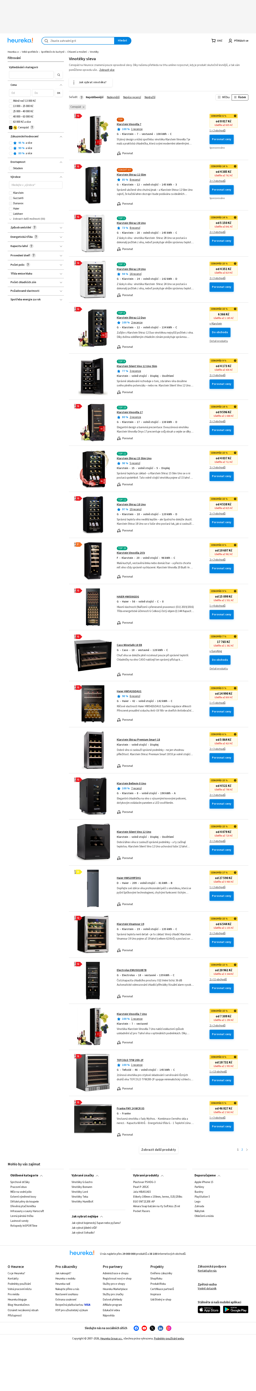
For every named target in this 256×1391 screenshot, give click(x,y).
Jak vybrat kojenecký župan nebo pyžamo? (96, 1223)
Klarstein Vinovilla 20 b (131, 553)
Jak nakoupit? (63, 1273)
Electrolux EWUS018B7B (132, 970)
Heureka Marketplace (115, 1289)
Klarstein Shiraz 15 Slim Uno (134, 458)
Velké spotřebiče (30, 52)
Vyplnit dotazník (207, 1289)
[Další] (247, 1150)
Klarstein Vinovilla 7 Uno (132, 1014)
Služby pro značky (113, 1294)
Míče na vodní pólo (21, 1192)
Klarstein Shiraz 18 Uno (131, 505)
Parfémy (199, 1187)
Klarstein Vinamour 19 (130, 924)
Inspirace (155, 1294)
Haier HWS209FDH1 (129, 878)
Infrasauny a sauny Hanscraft (27, 1211)
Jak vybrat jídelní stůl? (84, 1228)
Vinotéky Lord (80, 1192)
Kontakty (13, 1279)
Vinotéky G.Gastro (82, 1182)
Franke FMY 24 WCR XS (130, 1108)
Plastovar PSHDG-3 (144, 1182)
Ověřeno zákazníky (161, 1273)
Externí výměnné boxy (23, 1197)
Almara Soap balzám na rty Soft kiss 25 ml (156, 1206)
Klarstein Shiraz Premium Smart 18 (138, 740)
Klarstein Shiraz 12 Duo (131, 318)
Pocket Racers (141, 1211)
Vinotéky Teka (80, 1197)
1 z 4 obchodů (217, 606)
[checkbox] (10, 101)
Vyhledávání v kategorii (23, 67)
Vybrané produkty (146, 1175)
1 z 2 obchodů (217, 131)
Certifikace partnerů (162, 1289)
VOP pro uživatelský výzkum (71, 1310)
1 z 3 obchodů (217, 1118)
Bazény (199, 1192)
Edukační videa (111, 1310)
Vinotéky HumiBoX (82, 1201)
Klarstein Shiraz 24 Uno (131, 269)
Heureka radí (62, 1284)
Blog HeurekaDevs (19, 1305)
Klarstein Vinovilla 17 (130, 412)
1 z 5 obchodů (217, 703)
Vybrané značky (83, 1175)
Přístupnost (15, 1316)
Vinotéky (94, 52)
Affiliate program (112, 1305)
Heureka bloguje (17, 1300)
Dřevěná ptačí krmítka (23, 1206)
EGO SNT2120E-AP (144, 1201)
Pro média (13, 1294)
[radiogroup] (35, 148)
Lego (198, 1201)
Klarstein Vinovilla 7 (129, 124)
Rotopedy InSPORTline (23, 1226)
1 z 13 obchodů (218, 1072)
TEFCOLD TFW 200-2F (130, 1060)
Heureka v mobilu (65, 1279)
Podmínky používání (19, 1284)
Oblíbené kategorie (24, 1175)
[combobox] (78, 41)
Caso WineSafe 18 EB (129, 645)
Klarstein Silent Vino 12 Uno (134, 832)
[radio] (10, 143)
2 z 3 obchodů (217, 278)
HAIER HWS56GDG (128, 597)
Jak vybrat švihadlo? (83, 1233)
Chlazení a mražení (77, 52)
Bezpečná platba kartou (69, 1305)
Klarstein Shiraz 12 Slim (131, 175)
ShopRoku (156, 1279)
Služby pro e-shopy (114, 1284)
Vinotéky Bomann (82, 1187)
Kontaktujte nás (207, 1271)
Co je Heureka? (16, 1273)
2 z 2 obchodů (217, 181)
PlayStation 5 (202, 1197)
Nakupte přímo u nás (67, 1289)
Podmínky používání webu (169, 1339)
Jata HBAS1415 (142, 1192)
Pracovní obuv (18, 1187)
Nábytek (199, 1211)
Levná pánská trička (21, 1216)
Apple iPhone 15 (204, 1182)
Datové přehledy (112, 1300)
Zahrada (199, 1206)
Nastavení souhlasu (66, 1294)
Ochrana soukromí (65, 1300)
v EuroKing (216, 651)
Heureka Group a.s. (111, 1339)
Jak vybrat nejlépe (85, 1216)
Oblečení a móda (204, 1216)
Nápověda (109, 1316)
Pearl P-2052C (141, 1187)
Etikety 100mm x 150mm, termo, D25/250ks (157, 1197)
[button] (31, 75)
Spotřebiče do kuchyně (52, 52)
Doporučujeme (205, 1175)
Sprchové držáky (20, 1182)
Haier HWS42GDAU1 (129, 691)
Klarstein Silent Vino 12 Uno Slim (137, 366)
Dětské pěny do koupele (24, 1201)
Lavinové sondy (19, 1221)
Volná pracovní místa (19, 1289)
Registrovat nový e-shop (117, 1279)
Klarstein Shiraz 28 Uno (131, 223)
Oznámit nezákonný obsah (23, 1310)
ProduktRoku (158, 1284)
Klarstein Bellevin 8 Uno (131, 784)
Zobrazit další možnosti (26, 219)
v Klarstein (216, 324)
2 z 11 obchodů (218, 980)
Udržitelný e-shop (160, 1300)
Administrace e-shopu (115, 1273)
